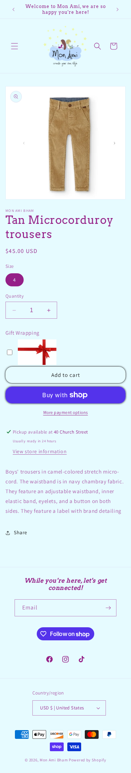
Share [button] (20, 532)
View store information (40, 451)
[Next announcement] (118, 9)
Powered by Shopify (87, 759)
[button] (15, 46)
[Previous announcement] (13, 9)
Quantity (14, 296)
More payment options (65, 412)
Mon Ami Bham (54, 759)
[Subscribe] (108, 607)
